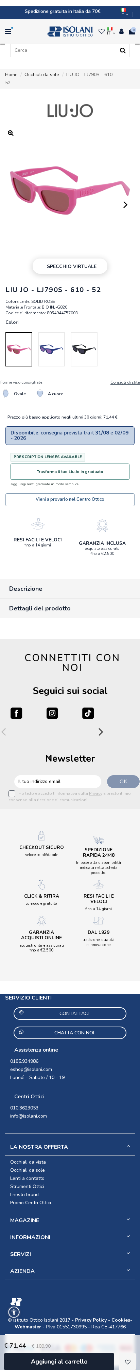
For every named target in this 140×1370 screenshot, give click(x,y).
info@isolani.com (28, 1116)
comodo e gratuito (41, 903)
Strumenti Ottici (27, 1186)
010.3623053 (24, 1108)
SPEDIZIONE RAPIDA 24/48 (99, 852)
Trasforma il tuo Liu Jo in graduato (70, 471)
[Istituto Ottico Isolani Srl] (70, 31)
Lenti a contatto (27, 1178)
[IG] (52, 713)
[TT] (88, 713)
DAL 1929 (98, 932)
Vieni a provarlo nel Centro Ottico (70, 499)
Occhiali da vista (28, 1162)
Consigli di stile (125, 382)
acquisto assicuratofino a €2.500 (102, 551)
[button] (14, 1312)
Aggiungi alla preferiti (127, 1361)
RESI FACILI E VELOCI (38, 540)
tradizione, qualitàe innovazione (99, 942)
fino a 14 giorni (37, 545)
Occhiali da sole (27, 1170)
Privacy (95, 793)
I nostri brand (24, 1194)
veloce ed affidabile (41, 854)
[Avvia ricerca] (123, 50)
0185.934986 (24, 1061)
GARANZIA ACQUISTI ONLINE (41, 935)
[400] (51, 349)
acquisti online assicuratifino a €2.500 (41, 948)
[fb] (16, 713)
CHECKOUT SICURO (41, 847)
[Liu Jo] (70, 111)
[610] (19, 349)
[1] (84, 349)
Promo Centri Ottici (30, 1202)
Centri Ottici (29, 1096)
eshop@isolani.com (31, 1069)
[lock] (37, 523)
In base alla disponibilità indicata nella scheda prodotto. (98, 867)
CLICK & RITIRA (41, 896)
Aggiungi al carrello (59, 1361)
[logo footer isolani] (70, 1302)
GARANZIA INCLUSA (102, 543)
